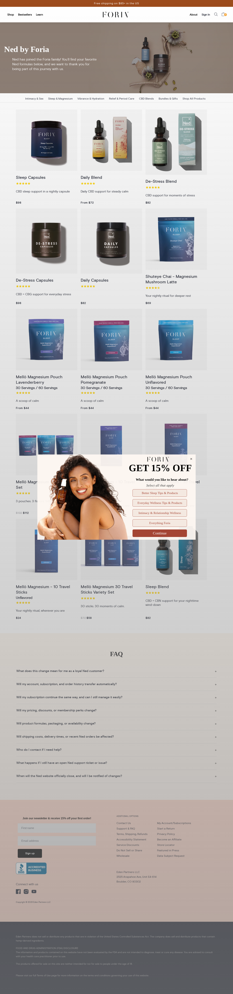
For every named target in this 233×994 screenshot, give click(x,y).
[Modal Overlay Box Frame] (116, 497)
